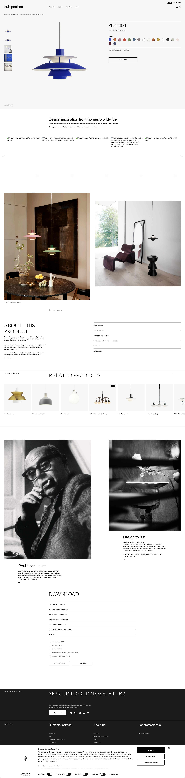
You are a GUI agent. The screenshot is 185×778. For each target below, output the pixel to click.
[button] (23, 156)
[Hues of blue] (134, 39)
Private (169, 2)
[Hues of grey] (138, 39)
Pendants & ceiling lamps (11, 373)
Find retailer (52, 742)
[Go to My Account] (177, 8)
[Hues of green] (129, 39)
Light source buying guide (57, 739)
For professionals (144, 733)
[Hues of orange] (114, 39)
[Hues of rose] (119, 39)
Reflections (97, 742)
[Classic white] (143, 39)
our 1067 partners (50, 752)
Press (95, 739)
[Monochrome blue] (110, 39)
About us (96, 733)
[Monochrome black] (167, 39)
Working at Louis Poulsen (101, 736)
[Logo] (13, 7)
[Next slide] (178, 374)
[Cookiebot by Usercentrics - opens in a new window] (25, 774)
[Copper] (153, 39)
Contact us (52, 733)
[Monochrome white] (163, 39)
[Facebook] (71, 713)
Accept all (151, 750)
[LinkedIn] (80, 713)
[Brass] (158, 39)
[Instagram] (75, 713)
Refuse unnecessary (151, 763)
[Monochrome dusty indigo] (114, 43)
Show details (113, 774)
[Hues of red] (124, 39)
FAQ (50, 736)
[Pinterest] (84, 713)
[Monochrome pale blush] (177, 39)
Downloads (125, 50)
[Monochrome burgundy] (110, 43)
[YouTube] (88, 713)
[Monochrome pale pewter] (172, 39)
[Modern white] (148, 39)
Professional (177, 2)
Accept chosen (151, 756)
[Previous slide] (173, 374)
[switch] (68, 774)
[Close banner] (169, 748)
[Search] (180, 8)
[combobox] (92, 604)
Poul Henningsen (120, 30)
